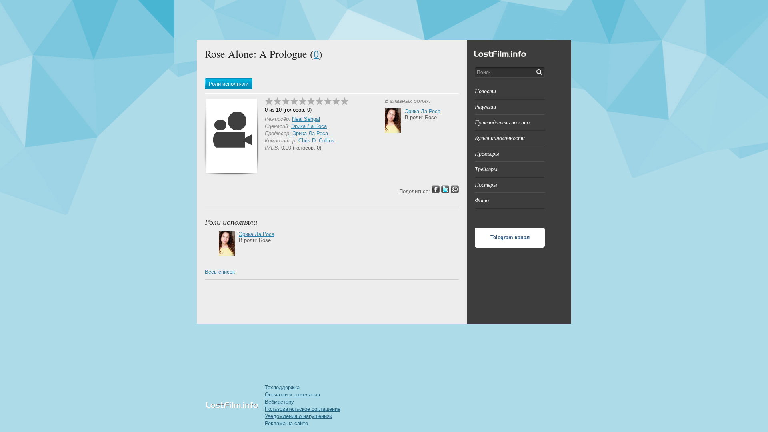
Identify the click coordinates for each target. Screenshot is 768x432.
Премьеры (487, 153)
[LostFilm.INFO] (384, 20)
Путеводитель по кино (502, 122)
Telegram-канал (510, 237)
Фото (482, 200)
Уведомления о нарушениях (298, 416)
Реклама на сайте (286, 423)
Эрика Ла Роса (309, 126)
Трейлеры (486, 169)
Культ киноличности (500, 138)
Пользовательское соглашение (302, 409)
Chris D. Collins (316, 141)
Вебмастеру (279, 402)
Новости (485, 91)
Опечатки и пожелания (292, 395)
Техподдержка (282, 387)
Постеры (486, 184)
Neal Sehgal (306, 119)
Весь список (220, 272)
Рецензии (485, 106)
